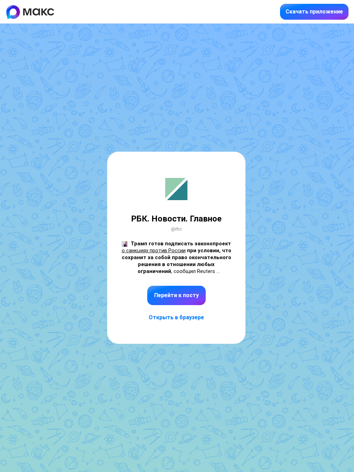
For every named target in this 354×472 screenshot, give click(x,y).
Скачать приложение (314, 11)
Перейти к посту (176, 295)
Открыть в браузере (176, 317)
